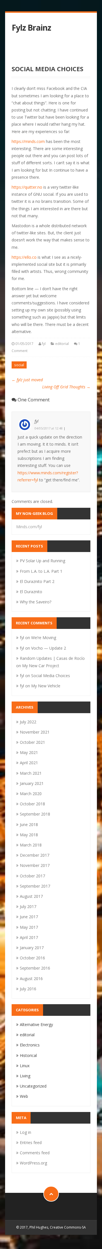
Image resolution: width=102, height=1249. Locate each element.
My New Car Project (40, 665)
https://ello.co (25, 257)
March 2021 (31, 773)
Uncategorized (33, 1086)
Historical (28, 1055)
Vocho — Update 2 (48, 648)
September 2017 (35, 886)
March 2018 (31, 845)
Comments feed (35, 1152)
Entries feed (31, 1142)
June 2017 (29, 916)
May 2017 (29, 927)
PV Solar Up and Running (42, 560)
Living (25, 1076)
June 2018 (29, 824)
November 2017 (35, 865)
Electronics (30, 1045)
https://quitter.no (27, 187)
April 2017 (29, 937)
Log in (25, 1132)
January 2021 (32, 783)
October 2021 (32, 742)
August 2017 (31, 896)
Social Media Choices (50, 675)
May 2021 (29, 752)
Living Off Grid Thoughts (66, 386)
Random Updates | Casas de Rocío (52, 658)
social (19, 364)
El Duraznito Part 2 (37, 581)
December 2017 (34, 855)
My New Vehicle (45, 685)
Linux (24, 1065)
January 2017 (32, 947)
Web (24, 1096)
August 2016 (31, 978)
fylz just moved (27, 379)
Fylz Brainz (31, 27)
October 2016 (32, 958)
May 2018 (29, 834)
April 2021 (29, 762)
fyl (44, 343)
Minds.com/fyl (29, 526)
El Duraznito (31, 591)
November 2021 (35, 732)
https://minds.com (29, 141)
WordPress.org (33, 1163)
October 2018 (32, 803)
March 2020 (31, 793)
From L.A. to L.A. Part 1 (41, 571)
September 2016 (35, 968)
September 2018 (35, 814)
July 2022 (28, 721)
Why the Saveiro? (35, 602)
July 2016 (28, 988)
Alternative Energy (36, 1024)
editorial (62, 343)
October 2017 (32, 876)
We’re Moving (43, 637)
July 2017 (28, 906)
